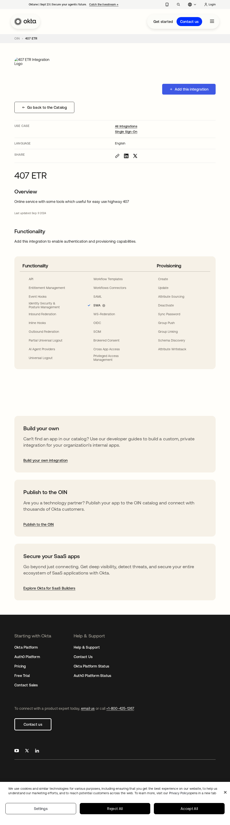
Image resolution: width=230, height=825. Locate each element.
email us (88, 708)
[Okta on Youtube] (16, 751)
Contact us (189, 22)
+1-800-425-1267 (120, 708)
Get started (163, 22)
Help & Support (87, 647)
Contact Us (83, 657)
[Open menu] (212, 21)
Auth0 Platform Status (92, 676)
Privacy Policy (192, 793)
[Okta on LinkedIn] (37, 751)
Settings (41, 809)
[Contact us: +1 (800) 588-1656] (167, 4)
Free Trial (22, 676)
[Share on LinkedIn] (126, 156)
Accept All (189, 809)
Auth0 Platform (27, 657)
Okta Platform (26, 647)
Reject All (115, 809)
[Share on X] (135, 156)
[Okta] (25, 21)
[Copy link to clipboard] (117, 156)
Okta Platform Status (91, 666)
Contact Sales (26, 685)
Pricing (20, 666)
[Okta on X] (27, 751)
